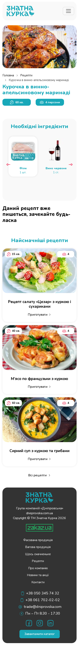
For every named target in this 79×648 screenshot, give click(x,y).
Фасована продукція (38, 540)
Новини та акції (38, 575)
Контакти (38, 582)
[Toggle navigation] (68, 11)
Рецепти (26, 75)
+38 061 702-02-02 (43, 599)
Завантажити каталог (40, 634)
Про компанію (38, 568)
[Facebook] (28, 623)
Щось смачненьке (38, 554)
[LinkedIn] (50, 623)
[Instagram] (39, 623)
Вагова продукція (38, 547)
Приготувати (37, 314)
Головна (8, 75)
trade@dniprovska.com (42, 606)
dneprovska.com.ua (39, 513)
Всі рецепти (37, 475)
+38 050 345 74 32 (42, 593)
